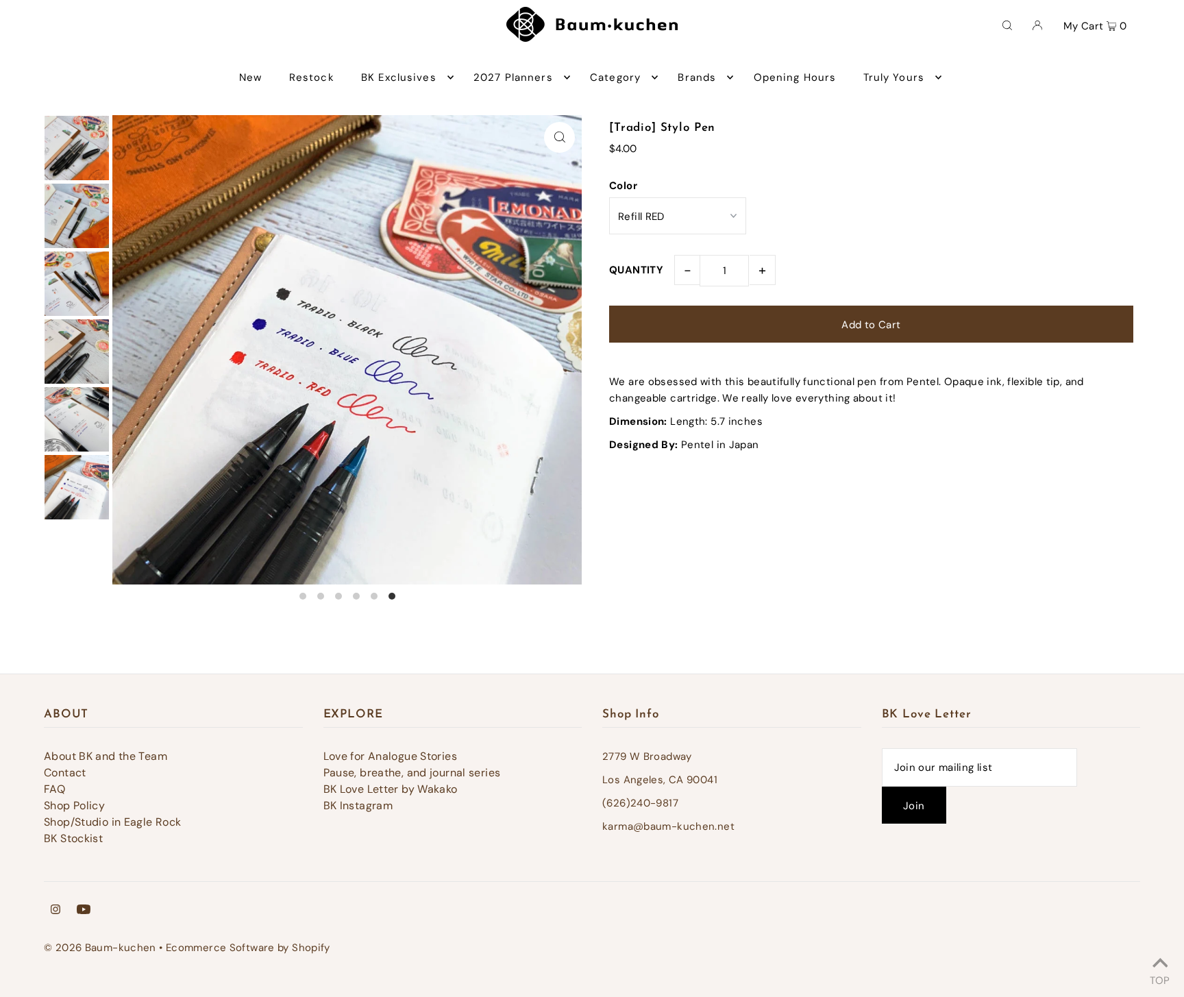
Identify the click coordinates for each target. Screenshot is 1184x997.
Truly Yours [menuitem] (893, 77)
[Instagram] (55, 910)
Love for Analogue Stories (390, 756)
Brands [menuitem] (697, 77)
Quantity (636, 270)
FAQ (54, 789)
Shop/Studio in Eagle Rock (112, 822)
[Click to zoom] (559, 137)
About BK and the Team (105, 756)
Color (623, 186)
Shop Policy (74, 805)
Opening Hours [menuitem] (795, 77)
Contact (65, 772)
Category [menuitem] (615, 77)
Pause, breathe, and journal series (412, 772)
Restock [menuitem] (311, 77)
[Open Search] (1007, 24)
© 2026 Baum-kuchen (100, 948)
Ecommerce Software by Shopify (248, 948)
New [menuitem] (250, 77)
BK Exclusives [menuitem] (398, 77)
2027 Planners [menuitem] (513, 77)
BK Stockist (73, 838)
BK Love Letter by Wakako (390, 789)
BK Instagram (358, 805)
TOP (1160, 978)
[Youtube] (83, 910)
